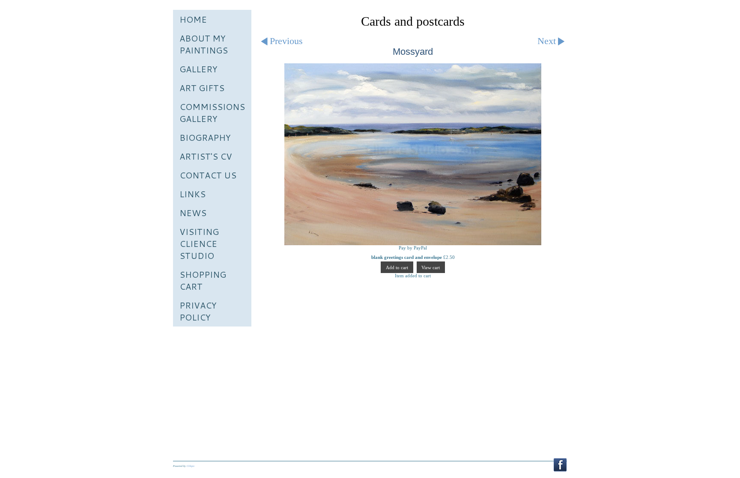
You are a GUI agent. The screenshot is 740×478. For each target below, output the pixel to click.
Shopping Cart (202, 280)
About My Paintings (203, 44)
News (192, 213)
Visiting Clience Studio (199, 243)
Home (193, 19)
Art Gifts (201, 88)
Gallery (198, 69)
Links (192, 194)
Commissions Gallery (212, 113)
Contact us (207, 175)
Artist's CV (205, 156)
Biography (205, 137)
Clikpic (191, 466)
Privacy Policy (198, 311)
